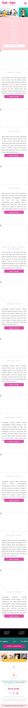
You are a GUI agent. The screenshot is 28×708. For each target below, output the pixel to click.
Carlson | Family (14, 360)
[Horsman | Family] (14, 463)
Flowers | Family (14, 304)
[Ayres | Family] (14, 175)
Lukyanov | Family (14, 417)
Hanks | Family (14, 131)
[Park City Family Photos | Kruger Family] (14, 233)
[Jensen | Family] (14, 59)
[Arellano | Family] (14, 522)
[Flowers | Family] (14, 290)
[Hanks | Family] (14, 118)
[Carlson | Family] (14, 347)
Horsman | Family (14, 476)
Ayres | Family (14, 188)
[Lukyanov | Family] (14, 404)
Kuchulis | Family (14, 592)
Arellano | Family (14, 535)
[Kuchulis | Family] (14, 578)
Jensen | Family (14, 72)
